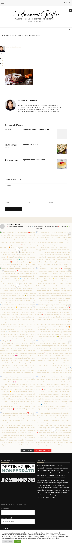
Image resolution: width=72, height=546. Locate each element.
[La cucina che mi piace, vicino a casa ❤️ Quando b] (18, 429)
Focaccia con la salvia (30, 145)
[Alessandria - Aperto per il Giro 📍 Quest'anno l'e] (54, 285)
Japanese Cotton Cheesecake (33, 160)
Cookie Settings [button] (7, 541)
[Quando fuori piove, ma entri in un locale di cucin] (18, 321)
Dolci (6, 159)
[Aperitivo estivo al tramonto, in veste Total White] (18, 285)
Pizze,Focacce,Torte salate (11, 146)
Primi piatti (8, 129)
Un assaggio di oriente (11, 160)
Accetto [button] (18, 541)
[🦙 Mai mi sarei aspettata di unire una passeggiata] (54, 357)
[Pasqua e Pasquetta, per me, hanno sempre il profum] (18, 393)
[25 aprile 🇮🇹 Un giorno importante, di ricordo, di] (18, 357)
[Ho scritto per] (18, 465)
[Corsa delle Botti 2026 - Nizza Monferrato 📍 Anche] (54, 249)
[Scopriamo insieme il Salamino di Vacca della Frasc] (54, 429)
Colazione (10, 36)
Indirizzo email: (6, 518)
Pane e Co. (14, 144)
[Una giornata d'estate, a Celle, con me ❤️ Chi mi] (18, 249)
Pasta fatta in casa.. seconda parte (35, 130)
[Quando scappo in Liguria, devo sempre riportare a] (54, 321)
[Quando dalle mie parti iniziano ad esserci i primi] (54, 393)
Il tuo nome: (5, 509)
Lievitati (7, 144)
